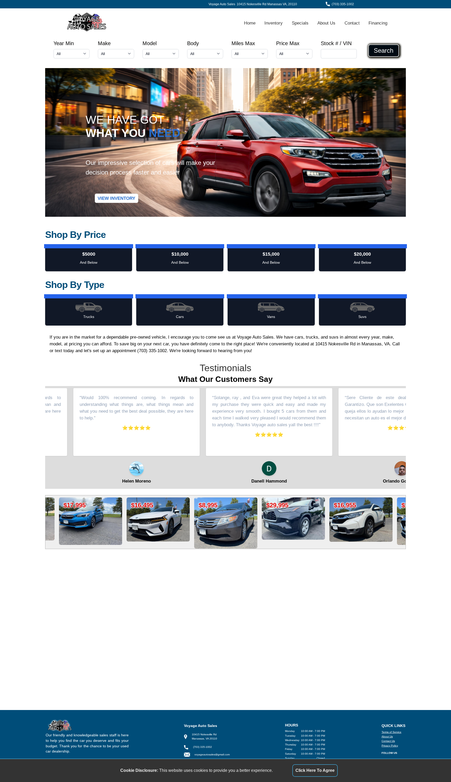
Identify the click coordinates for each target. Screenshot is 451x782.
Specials (300, 23)
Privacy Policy (390, 745)
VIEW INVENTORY (116, 198)
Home (250, 23)
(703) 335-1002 (343, 4)
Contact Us (388, 740)
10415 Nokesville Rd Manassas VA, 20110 (267, 4)
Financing (378, 23)
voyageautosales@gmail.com (212, 754)
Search (383, 50)
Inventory (273, 23)
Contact (352, 23)
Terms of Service (391, 732)
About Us (326, 23)
